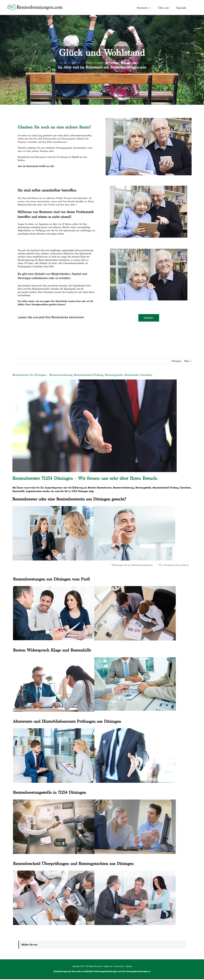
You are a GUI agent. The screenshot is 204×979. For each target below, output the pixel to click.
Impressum (108, 966)
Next (186, 361)
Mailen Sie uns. (29, 944)
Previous (176, 361)
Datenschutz (119, 966)
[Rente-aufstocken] (149, 245)
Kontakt (129, 966)
